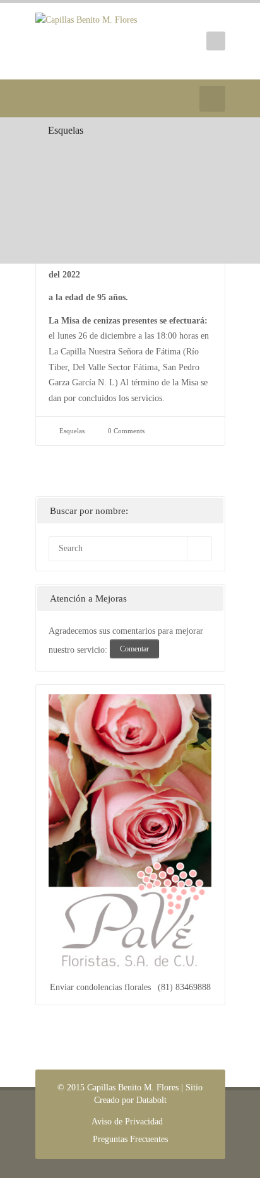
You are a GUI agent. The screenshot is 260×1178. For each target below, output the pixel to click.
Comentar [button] (134, 648)
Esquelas (65, 130)
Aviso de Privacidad (127, 1121)
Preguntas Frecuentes (130, 1139)
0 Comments (126, 430)
